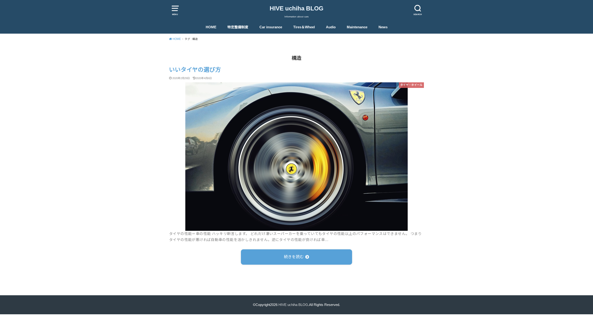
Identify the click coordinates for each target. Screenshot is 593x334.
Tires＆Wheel (304, 27)
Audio (331, 27)
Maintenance (357, 27)
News (383, 27)
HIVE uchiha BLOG (296, 8)
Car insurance (270, 27)
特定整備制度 (237, 27)
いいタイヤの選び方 (195, 70)
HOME (211, 27)
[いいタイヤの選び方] (296, 227)
